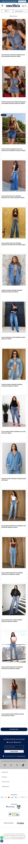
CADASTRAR (14, 751)
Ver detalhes (8, 61)
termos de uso (21, 756)
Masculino (18, 742)
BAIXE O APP (22, 1)
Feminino (10, 742)
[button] (23, 5)
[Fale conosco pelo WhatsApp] (1, 837)
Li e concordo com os (15, 756)
